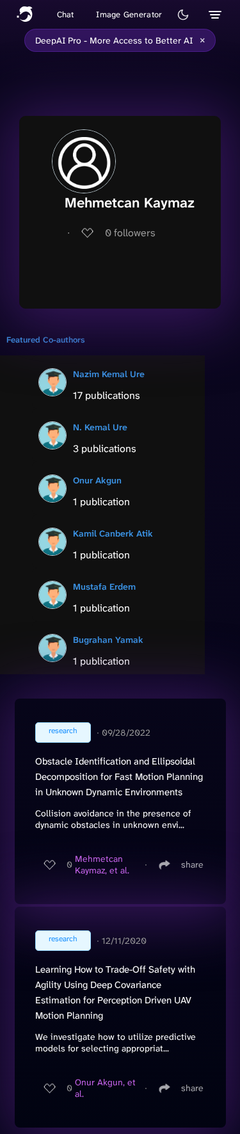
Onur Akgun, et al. (105, 1087)
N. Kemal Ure (100, 427)
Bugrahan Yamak (108, 639)
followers (130, 232)
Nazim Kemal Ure (109, 374)
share (192, 864)
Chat (65, 14)
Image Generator (129, 14)
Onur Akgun (97, 480)
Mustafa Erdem (104, 586)
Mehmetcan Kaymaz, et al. (102, 864)
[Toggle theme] (183, 14)
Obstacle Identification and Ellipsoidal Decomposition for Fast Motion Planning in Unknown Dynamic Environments (119, 776)
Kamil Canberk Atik (113, 533)
